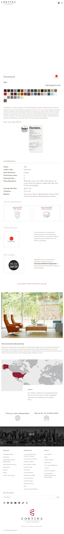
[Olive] (48, 90)
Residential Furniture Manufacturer (9, 460)
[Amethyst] (15, 94)
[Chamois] (52, 90)
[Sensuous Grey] (15, 97)
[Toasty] (12, 97)
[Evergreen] (48, 94)
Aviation (5, 470)
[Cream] (8, 94)
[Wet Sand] (15, 90)
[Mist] (52, 94)
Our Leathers (48, 454)
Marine (5, 472)
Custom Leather (48, 460)
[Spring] (18, 94)
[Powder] (55, 94)
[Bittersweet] (38, 94)
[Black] (42, 90)
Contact (46, 468)
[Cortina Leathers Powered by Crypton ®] (56, 77)
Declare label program (42, 110)
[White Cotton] (5, 97)
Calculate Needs (28, 472)
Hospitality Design (8, 454)
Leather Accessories (9, 475)
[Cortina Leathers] (8, 3)
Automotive (6, 467)
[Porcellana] (25, 90)
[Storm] (55, 90)
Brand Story (47, 462)
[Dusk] (12, 90)
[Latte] (8, 97)
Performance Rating (29, 475)
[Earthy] (22, 90)
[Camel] (38, 90)
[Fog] (32, 94)
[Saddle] (28, 94)
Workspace (6, 457)
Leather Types (28, 467)
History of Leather (29, 461)
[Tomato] (5, 94)
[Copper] (22, 94)
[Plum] (8, 90)
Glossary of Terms (29, 483)
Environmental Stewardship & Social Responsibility (50, 475)
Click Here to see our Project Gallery (32, 284)
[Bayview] (35, 94)
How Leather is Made (30, 464)
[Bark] (45, 90)
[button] (5, 90)
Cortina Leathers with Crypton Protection (30, 455)
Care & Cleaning (28, 478)
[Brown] (5, 90)
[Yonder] (32, 90)
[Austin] (35, 90)
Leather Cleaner (28, 481)
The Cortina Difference (50, 465)
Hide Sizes (27, 470)
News (46, 457)
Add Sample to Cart (53, 85)
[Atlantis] (18, 90)
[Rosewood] (25, 94)
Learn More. (42, 240)
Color (5, 82)
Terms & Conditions (49, 471)
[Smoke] (28, 90)
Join (58, 497)
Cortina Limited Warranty (31, 489)
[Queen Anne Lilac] (18, 97)
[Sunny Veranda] (22, 97)
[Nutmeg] (42, 94)
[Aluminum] (45, 94)
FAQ (25, 486)
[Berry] (12, 94)
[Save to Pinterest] (4, 3)
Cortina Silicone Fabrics (30, 459)
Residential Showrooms (9, 464)
